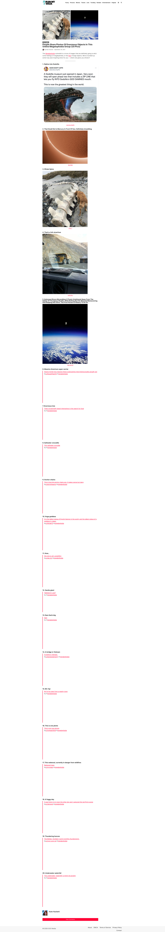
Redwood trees (49, 765)
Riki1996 (70, 165)
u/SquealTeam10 (51, 374)
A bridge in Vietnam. (51, 654)
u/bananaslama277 (52, 657)
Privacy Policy (117, 927)
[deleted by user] (50, 593)
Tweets (83, 2)
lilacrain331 (70, 365)
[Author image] (43, 49)
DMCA (96, 927)
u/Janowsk (49, 804)
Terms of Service (105, 927)
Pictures (72, 2)
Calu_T (70, 228)
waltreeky (70, 295)
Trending (92, 2)
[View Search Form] (121, 2)
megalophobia (63, 374)
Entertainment (106, 2)
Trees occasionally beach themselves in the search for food (64, 408)
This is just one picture (51, 728)
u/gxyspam (49, 767)
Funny (67, 2)
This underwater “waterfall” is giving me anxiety (60, 876)
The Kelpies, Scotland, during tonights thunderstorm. (61, 839)
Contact (119, 930)
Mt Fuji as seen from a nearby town (56, 691)
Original (114, 2)
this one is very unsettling (52, 556)
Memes (78, 2)
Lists (88, 2)
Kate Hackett (49, 49)
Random (99, 2)
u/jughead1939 (51, 730)
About (90, 927)
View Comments (70, 919)
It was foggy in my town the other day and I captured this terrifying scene (68, 802)
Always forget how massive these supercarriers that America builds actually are (70, 372)
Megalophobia (50, 53)
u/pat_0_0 (49, 558)
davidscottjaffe (70, 125)
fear (69, 55)
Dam (45, 618)
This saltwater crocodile (52, 445)
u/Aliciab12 (49, 523)
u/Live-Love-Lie (51, 841)
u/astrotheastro (51, 484)
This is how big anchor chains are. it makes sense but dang (64, 482)
